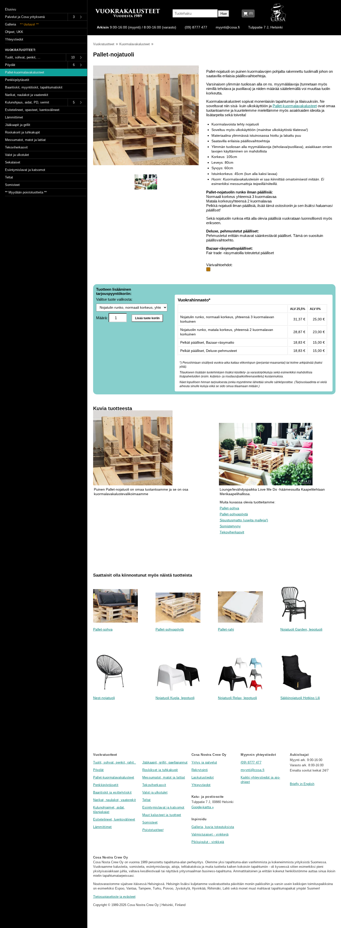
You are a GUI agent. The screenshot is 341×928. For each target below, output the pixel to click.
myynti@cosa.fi (228, 27)
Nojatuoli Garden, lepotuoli (301, 629)
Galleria (22, 24)
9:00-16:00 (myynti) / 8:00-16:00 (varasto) (136, 27)
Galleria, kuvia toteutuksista (212, 827)
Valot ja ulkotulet (155, 792)
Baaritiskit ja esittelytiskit (112, 792)
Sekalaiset (12, 162)
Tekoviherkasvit (232, 532)
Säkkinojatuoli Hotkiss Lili (300, 698)
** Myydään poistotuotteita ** (26, 192)
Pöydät (98, 770)
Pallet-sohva (229, 508)
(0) (250, 13)
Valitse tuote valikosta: (114, 299)
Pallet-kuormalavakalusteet (295, 106)
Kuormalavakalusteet (134, 44)
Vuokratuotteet (103, 44)
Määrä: (102, 318)
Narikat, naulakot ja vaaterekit (26, 95)
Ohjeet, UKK (14, 32)
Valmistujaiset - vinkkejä (210, 834)
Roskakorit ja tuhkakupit (22, 132)
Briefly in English (302, 784)
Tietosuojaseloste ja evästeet (114, 897)
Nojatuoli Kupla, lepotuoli (175, 698)
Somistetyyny (230, 526)
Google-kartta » (202, 807)
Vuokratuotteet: (20, 50)
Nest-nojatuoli (104, 698)
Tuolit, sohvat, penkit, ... (22, 57)
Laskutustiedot (202, 777)
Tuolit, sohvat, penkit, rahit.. (114, 762)
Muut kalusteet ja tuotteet (161, 815)
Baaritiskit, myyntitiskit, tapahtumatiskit (33, 87)
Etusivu (10, 9)
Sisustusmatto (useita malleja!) (244, 520)
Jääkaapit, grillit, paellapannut (165, 762)
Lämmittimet (102, 827)
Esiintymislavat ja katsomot (163, 807)
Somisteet (150, 822)
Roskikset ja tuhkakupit (160, 770)
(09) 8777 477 (196, 27)
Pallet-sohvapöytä (234, 514)
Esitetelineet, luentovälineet (114, 819)
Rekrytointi (199, 770)
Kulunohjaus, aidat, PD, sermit (27, 102)
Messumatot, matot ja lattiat (163, 777)
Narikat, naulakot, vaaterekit (114, 800)
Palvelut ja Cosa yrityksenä (25, 17)
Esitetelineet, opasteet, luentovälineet (32, 110)
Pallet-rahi (226, 629)
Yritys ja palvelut (204, 762)
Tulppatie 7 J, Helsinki (265, 27)
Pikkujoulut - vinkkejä (207, 842)
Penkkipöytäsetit (106, 785)
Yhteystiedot (201, 785)
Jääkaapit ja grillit (17, 125)
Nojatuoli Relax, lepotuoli (237, 698)
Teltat (146, 800)
